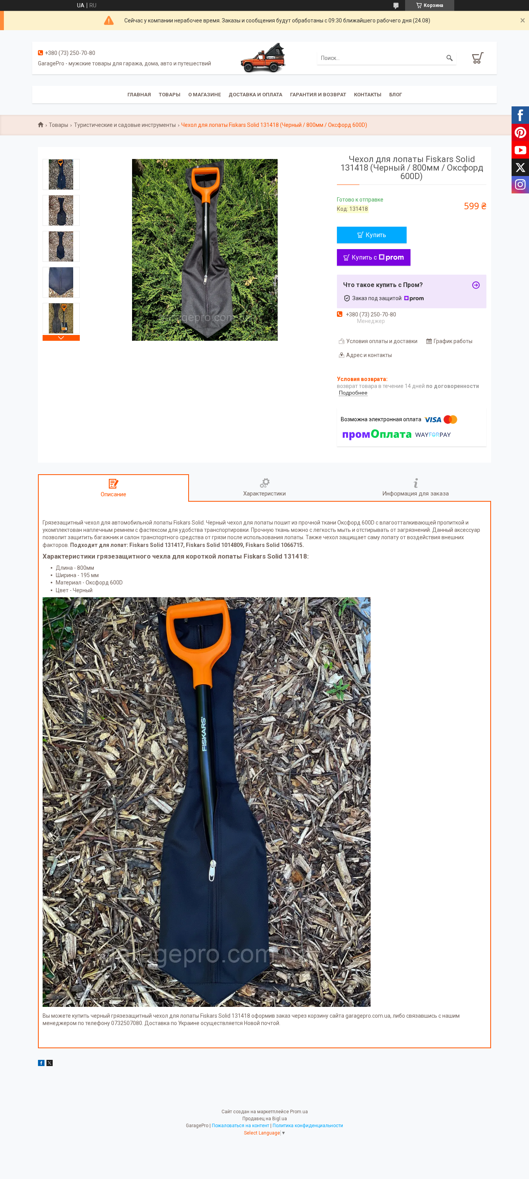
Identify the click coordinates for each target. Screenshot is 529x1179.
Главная (139, 94)
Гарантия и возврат (318, 94)
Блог (395, 94)
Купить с (364, 257)
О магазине (204, 94)
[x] (49, 1064)
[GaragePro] (264, 58)
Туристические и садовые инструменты (125, 125)
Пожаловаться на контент (240, 1125)
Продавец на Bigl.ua (264, 1118)
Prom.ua (299, 1111)
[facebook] (41, 1064)
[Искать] (449, 58)
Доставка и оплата (255, 94)
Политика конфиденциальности (308, 1125)
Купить (376, 235)
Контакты (367, 94)
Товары (169, 94)
